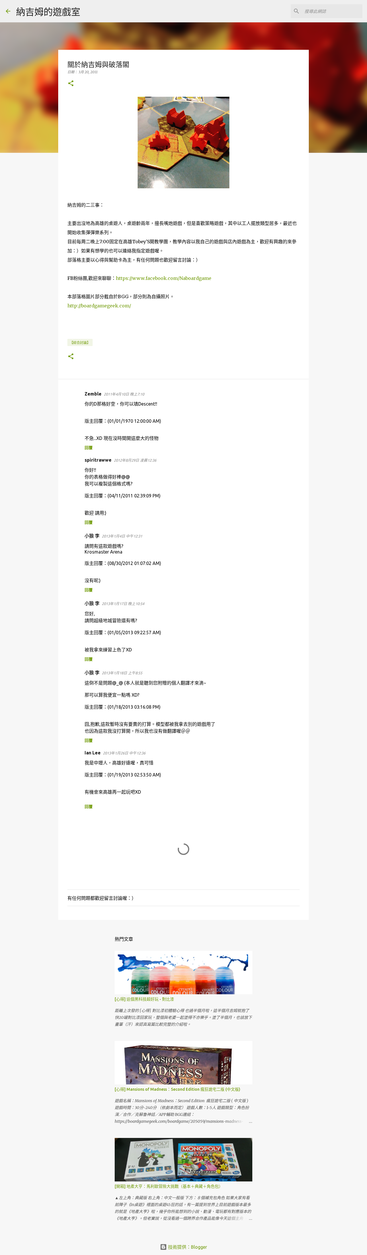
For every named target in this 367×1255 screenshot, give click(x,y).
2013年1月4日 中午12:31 (122, 536)
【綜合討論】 (80, 343)
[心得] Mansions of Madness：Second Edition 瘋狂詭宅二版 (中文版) (177, 1089)
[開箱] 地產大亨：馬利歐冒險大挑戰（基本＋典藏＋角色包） (169, 1186)
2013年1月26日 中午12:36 (124, 753)
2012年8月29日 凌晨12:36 (135, 460)
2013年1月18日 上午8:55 (122, 673)
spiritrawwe (98, 460)
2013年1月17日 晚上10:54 (123, 604)
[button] (70, 84)
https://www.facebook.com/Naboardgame (163, 278)
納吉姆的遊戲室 (48, 12)
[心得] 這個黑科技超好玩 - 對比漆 (144, 999)
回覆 (89, 447)
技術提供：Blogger (187, 1247)
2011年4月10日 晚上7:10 (124, 394)
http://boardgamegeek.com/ (99, 306)
